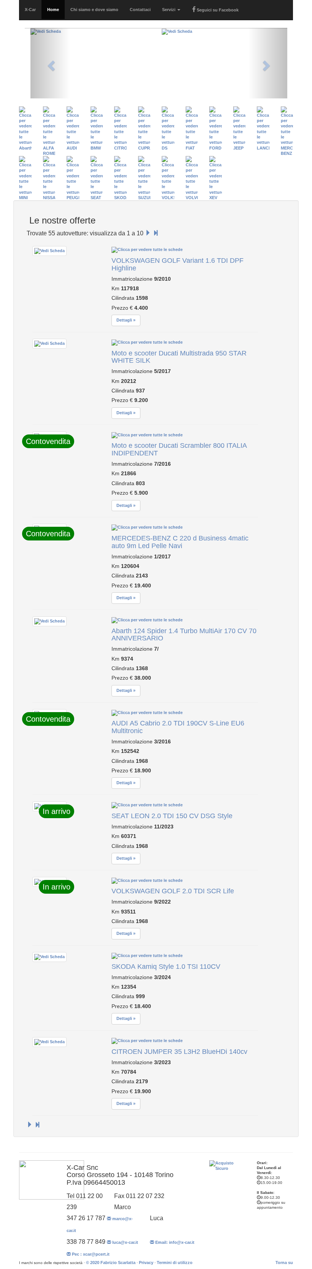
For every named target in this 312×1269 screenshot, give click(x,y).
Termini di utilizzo (175, 1262)
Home (53, 9)
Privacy (146, 1262)
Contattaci (140, 9)
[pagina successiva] (148, 233)
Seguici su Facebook (217, 10)
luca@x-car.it (124, 1242)
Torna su (284, 1262)
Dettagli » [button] (125, 320)
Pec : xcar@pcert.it (90, 1254)
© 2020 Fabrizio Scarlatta (110, 1262)
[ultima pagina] (156, 233)
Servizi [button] (169, 9)
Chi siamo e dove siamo (94, 9)
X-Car (30, 9)
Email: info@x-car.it (174, 1242)
